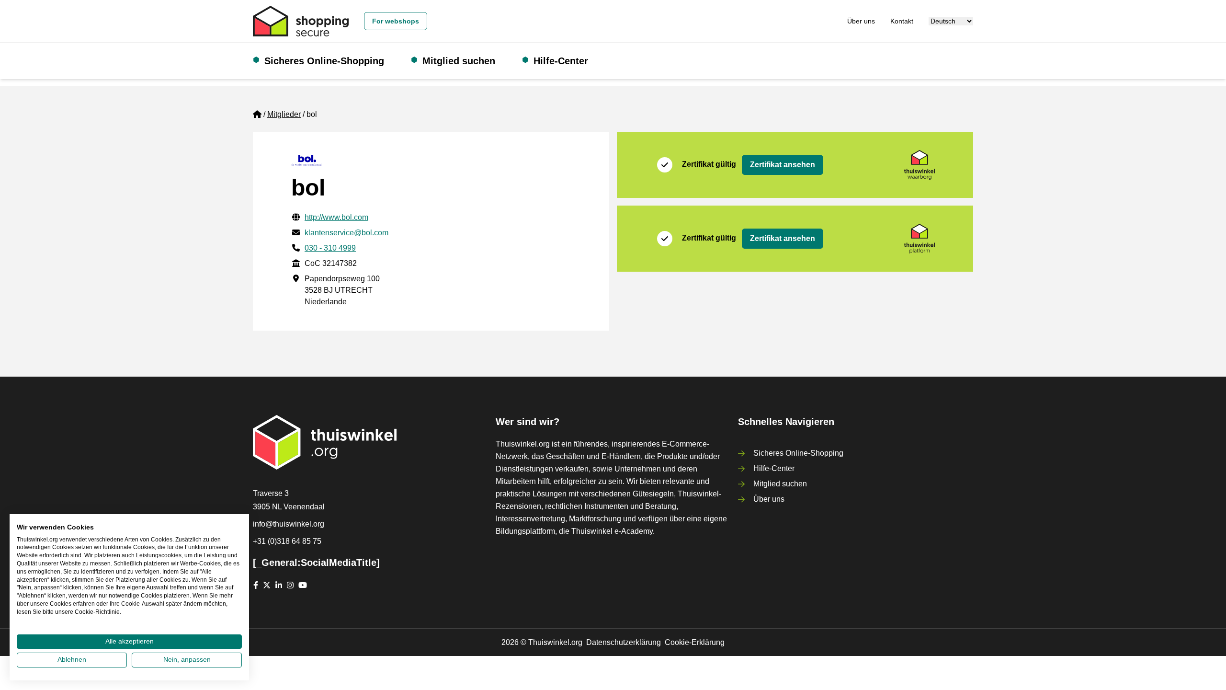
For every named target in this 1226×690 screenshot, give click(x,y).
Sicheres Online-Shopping (324, 61)
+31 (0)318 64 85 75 (287, 541)
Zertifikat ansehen (782, 165)
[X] (266, 585)
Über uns (861, 21)
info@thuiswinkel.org (288, 524)
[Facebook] (256, 585)
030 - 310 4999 (330, 248)
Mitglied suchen (458, 61)
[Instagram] (290, 585)
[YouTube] (302, 585)
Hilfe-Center (561, 61)
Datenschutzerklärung (623, 642)
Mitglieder (284, 114)
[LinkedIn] (279, 585)
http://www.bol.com (336, 217)
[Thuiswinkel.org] (301, 21)
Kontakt (901, 21)
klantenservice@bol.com (346, 233)
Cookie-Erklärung (695, 642)
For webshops (395, 21)
